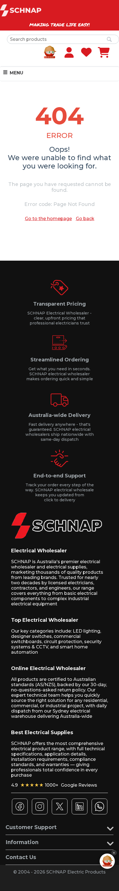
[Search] (109, 39)
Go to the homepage (48, 218)
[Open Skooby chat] (107, 861)
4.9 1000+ (54, 785)
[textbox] (63, 39)
